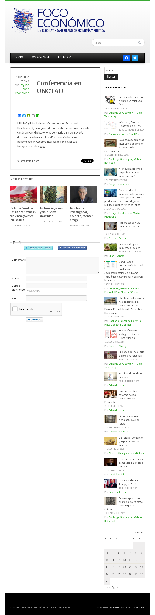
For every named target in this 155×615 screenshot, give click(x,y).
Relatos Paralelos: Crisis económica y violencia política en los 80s (23, 214)
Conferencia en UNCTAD (59, 87)
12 (118, 559)
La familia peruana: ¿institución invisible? (53, 212)
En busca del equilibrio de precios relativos (131, 353)
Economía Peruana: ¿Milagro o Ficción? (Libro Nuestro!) (129, 334)
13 (124, 559)
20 (124, 567)
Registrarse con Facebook (72, 248)
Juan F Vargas (116, 255)
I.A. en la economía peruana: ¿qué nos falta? (129, 419)
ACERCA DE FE (40, 57)
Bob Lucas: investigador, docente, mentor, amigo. (82, 214)
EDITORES (65, 57)
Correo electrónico (18, 287)
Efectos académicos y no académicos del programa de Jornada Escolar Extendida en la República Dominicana (124, 305)
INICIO (18, 57)
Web (14, 298)
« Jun (107, 587)
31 (107, 581)
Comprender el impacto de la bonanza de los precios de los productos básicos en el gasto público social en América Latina (124, 197)
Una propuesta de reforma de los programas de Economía (121, 396)
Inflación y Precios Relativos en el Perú (130, 124)
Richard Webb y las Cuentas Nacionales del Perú (130, 226)
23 (141, 567)
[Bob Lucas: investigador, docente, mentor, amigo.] (83, 196)
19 (118, 567)
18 (113, 567)
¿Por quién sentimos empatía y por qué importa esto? (130, 172)
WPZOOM (140, 607)
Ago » (115, 587)
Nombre (16, 278)
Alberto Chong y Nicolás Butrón (126, 453)
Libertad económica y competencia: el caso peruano (131, 462)
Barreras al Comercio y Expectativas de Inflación (131, 441)
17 (107, 567)
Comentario (18, 259)
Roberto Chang (117, 346)
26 (118, 574)
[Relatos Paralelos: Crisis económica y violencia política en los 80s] (23, 196)
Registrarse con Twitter (38, 248)
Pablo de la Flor (117, 492)
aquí (42, 146)
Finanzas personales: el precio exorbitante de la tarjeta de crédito (123, 503)
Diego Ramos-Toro (119, 184)
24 (107, 574)
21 (130, 567)
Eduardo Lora (116, 385)
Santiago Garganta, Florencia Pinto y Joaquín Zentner (123, 322)
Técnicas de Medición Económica (131, 375)
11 (113, 559)
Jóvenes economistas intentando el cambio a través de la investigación (124, 145)
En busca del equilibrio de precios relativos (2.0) (131, 100)
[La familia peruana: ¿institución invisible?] (53, 196)
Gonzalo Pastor (117, 238)
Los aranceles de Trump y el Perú (128, 482)
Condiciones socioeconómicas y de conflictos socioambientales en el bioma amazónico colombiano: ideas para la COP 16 (124, 271)
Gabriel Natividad (118, 431)
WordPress (116, 607)
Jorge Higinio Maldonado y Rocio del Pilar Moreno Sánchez (122, 290)
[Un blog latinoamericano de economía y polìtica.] (58, 19)
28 (130, 574)
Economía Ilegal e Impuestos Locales (129, 246)
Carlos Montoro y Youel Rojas (125, 134)
